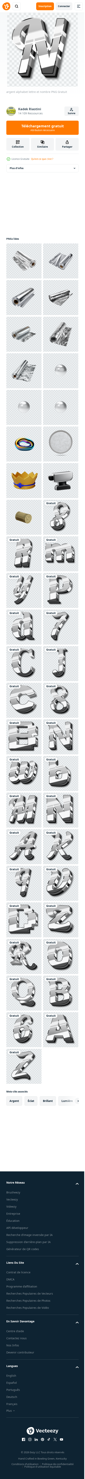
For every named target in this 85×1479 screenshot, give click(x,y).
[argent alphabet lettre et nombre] (24, 810)
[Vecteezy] (6, 6)
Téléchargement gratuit (42, 128)
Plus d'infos (17, 168)
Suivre (71, 113)
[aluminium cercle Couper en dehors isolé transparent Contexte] (24, 663)
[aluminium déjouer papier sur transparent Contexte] (24, 260)
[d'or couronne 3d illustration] (24, 700)
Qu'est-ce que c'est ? (42, 159)
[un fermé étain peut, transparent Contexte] (24, 773)
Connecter (64, 6)
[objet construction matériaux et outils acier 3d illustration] (24, 736)
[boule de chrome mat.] (24, 517)
